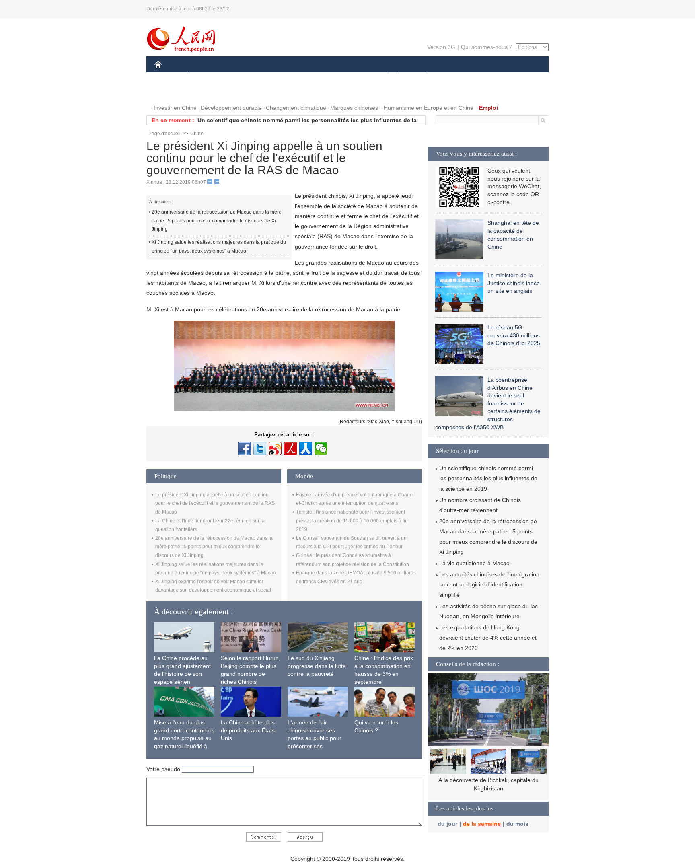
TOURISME (489, 75)
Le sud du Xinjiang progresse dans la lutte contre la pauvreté (317, 666)
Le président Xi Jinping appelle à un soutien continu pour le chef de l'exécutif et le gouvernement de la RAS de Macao (215, 503)
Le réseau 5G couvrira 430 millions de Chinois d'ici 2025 (513, 335)
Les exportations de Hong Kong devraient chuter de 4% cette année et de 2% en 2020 (488, 637)
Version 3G (441, 47)
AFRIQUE (275, 75)
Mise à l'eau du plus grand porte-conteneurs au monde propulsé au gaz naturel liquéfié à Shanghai (184, 738)
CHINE (168, 75)
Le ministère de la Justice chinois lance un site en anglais (513, 283)
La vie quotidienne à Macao (474, 563)
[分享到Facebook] (244, 448)
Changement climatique (296, 108)
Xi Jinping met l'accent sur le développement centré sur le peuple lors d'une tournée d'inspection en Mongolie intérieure (488, 788)
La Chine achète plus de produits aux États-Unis (249, 730)
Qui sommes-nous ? (486, 47)
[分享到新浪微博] (275, 448)
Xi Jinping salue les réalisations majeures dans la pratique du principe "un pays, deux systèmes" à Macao (219, 246)
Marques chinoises (354, 108)
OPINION (171, 91)
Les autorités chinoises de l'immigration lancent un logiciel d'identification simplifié (489, 584)
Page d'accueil (164, 133)
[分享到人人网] (305, 448)
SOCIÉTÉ (385, 75)
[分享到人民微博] (290, 448)
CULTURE (348, 75)
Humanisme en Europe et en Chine (428, 108)
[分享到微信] (321, 448)
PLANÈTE (421, 75)
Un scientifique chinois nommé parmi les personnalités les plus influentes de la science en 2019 (488, 478)
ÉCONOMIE (204, 75)
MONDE (241, 75)
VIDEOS (239, 91)
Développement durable (231, 108)
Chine (197, 133)
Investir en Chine (175, 108)
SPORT (454, 75)
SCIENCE (311, 75)
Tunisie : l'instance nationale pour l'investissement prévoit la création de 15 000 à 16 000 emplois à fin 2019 (352, 520)
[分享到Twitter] (259, 448)
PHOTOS (206, 91)
